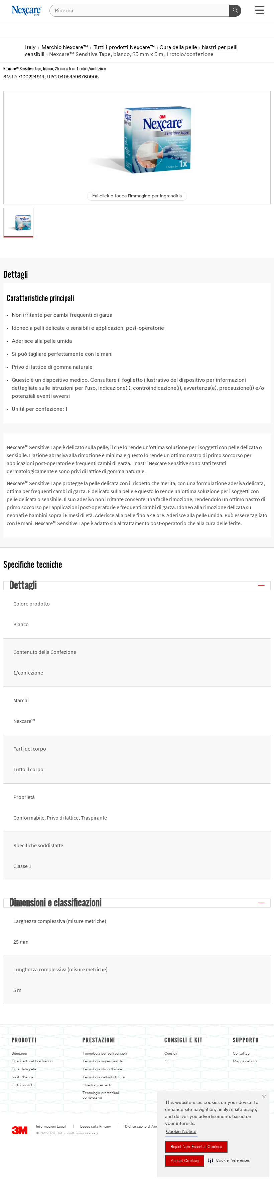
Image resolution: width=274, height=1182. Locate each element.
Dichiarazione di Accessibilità (148, 1127)
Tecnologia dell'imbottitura (104, 1077)
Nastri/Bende (22, 1077)
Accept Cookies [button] (184, 1161)
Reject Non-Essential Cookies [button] (196, 1147)
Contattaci (241, 1054)
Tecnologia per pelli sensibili (105, 1054)
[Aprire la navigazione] (259, 12)
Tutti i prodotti (23, 1085)
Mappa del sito (245, 1061)
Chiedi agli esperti (97, 1085)
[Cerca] (235, 11)
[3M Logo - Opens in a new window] (27, 10)
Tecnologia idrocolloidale (102, 1069)
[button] (229, 1160)
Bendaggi (19, 1054)
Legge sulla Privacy (95, 1127)
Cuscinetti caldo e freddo (32, 1061)
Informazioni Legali (51, 1127)
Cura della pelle (24, 1069)
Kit (166, 1061)
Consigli (170, 1054)
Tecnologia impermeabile (103, 1061)
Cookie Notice (181, 1131)
